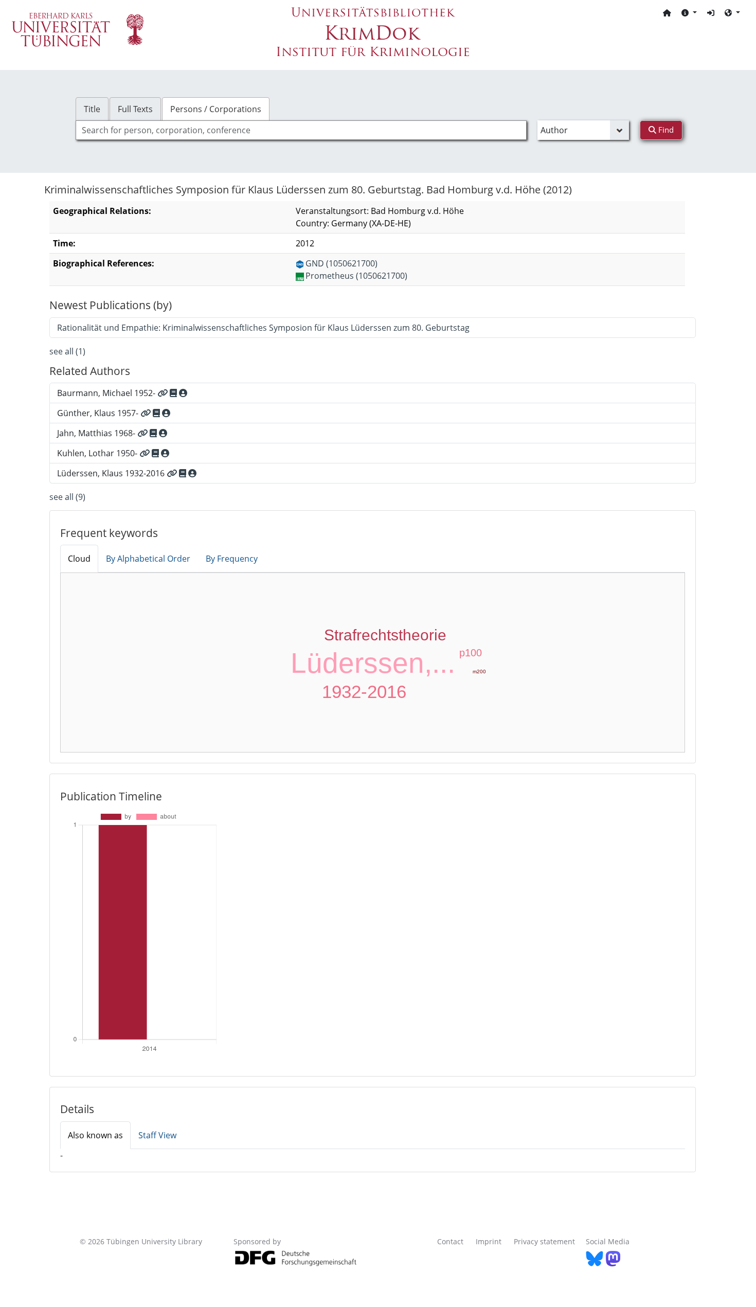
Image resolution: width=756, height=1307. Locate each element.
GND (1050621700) (341, 263)
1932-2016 (364, 692)
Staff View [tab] (157, 1135)
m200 (479, 671)
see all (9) (67, 497)
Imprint (488, 1241)
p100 (470, 652)
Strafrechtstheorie (385, 634)
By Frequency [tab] (232, 558)
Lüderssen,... (373, 663)
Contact (450, 1241)
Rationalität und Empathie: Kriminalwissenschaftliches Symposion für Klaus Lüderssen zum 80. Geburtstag (263, 327)
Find (665, 129)
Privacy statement (544, 1241)
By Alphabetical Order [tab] (148, 558)
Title (92, 109)
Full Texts (135, 109)
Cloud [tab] (79, 558)
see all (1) (67, 351)
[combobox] (301, 130)
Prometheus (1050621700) (356, 275)
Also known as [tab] (95, 1135)
